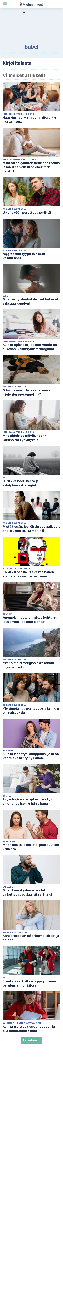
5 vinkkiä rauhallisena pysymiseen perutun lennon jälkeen (29, 983)
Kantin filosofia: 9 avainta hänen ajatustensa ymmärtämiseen (28, 574)
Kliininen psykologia (15, 387)
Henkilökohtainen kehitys (18, 114)
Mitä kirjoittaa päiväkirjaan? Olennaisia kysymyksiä (24, 438)
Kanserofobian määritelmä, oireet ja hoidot (31, 938)
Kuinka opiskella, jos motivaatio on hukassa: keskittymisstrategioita (30, 347)
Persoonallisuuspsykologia (19, 159)
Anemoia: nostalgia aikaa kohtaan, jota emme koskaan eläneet (30, 620)
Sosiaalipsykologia (14, 209)
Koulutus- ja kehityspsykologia (22, 1023)
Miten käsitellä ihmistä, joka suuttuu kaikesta (31, 847)
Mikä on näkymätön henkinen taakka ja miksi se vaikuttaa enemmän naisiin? (31, 167)
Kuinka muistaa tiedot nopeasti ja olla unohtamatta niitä (29, 1029)
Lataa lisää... (31, 1040)
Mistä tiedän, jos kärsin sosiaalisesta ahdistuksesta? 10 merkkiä (31, 529)
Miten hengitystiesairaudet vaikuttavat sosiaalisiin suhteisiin (29, 892)
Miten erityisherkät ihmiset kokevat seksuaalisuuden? (30, 301)
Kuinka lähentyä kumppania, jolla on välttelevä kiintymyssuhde (31, 756)
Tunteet (8, 477)
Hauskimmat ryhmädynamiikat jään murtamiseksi (30, 120)
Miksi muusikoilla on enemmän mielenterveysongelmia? (26, 392)
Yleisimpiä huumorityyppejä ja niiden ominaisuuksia (31, 710)
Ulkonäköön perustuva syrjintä (27, 213)
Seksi (6, 296)
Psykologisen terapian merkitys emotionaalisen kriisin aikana (27, 801)
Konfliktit (9, 841)
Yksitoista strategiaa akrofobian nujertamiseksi (28, 665)
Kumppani (8, 750)
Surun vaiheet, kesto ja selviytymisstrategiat (21, 483)
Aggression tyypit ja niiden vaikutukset (24, 256)
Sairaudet (8, 887)
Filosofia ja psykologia (17, 568)
